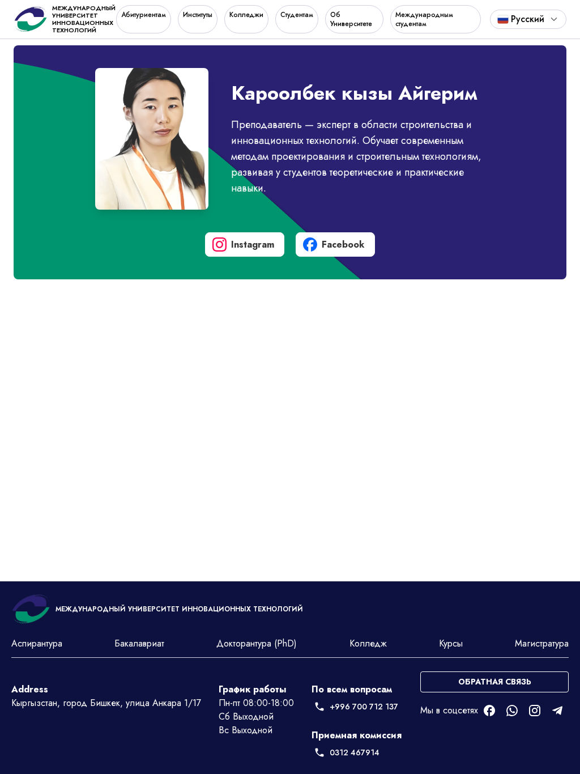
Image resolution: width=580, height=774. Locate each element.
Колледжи (246, 15)
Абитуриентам (143, 15)
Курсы (451, 643)
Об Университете (351, 19)
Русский (527, 18)
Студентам (296, 15)
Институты (197, 15)
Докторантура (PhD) (256, 643)
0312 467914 (354, 752)
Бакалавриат (139, 643)
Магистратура (542, 643)
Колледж (368, 643)
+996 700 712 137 (364, 706)
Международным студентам (424, 19)
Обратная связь (494, 681)
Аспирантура (36, 643)
